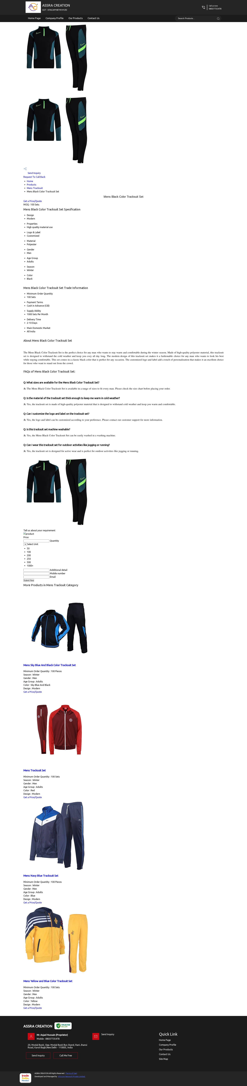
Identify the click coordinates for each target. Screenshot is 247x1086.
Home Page (34, 18)
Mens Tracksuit (35, 188)
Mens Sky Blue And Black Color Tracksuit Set (49, 665)
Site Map (163, 1059)
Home (30, 181)
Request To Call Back (34, 177)
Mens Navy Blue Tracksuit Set (40, 875)
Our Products (75, 18)
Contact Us (93, 18)
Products (31, 184)
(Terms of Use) (71, 1073)
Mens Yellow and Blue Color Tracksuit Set (47, 981)
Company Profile (55, 18)
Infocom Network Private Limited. (71, 1076)
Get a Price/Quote (32, 201)
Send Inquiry (34, 173)
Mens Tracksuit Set (34, 770)
